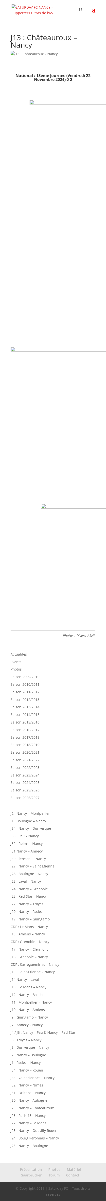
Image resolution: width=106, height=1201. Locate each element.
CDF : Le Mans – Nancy (29, 926)
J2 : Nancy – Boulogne (28, 1055)
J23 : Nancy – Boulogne (29, 1145)
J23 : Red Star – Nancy (29, 896)
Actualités (19, 654)
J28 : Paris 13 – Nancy (28, 1115)
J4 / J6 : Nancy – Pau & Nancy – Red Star (43, 1032)
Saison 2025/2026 (25, 790)
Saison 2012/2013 (25, 699)
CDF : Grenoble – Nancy (30, 941)
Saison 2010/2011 (25, 684)
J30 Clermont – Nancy (28, 858)
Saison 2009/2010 (25, 676)
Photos (16, 669)
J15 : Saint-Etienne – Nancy (33, 971)
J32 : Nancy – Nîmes (27, 1085)
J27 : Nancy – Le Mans (28, 1123)
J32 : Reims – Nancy (27, 843)
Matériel (74, 1169)
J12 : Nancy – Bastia (27, 994)
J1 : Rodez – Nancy (26, 1062)
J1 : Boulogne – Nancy (28, 821)
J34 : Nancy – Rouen (27, 1070)
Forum (54, 1175)
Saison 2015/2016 (25, 722)
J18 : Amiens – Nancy (28, 934)
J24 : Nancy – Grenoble (29, 889)
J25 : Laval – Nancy (26, 881)
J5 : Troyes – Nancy (26, 1040)
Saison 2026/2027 (25, 797)
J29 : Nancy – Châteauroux (32, 1108)
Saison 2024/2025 (25, 782)
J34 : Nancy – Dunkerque (31, 828)
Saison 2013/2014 (25, 707)
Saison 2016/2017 (25, 729)
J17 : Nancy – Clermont (29, 949)
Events (16, 661)
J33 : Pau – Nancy (25, 836)
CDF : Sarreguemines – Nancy (35, 964)
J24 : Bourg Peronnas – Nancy (35, 1138)
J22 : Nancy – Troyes (27, 904)
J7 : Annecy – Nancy (27, 1024)
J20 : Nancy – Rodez (27, 911)
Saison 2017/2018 (25, 737)
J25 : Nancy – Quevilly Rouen (34, 1130)
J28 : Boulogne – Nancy (29, 873)
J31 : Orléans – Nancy (28, 1092)
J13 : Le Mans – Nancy (28, 987)
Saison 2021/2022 (25, 760)
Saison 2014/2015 (25, 714)
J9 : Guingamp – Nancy (29, 1017)
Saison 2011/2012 (25, 692)
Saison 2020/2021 (25, 752)
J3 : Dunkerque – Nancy (30, 1047)
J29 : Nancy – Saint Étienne (32, 866)
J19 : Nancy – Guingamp (30, 919)
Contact (72, 1175)
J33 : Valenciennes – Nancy (32, 1077)
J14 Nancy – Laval (25, 979)
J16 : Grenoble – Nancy (29, 957)
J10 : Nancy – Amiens (28, 1009)
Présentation (31, 1169)
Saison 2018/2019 (25, 744)
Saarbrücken (31, 1175)
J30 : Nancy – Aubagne (29, 1100)
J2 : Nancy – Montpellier (30, 813)
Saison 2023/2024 (25, 775)
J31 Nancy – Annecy (27, 851)
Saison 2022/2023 (25, 767)
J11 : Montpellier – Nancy (31, 1002)
